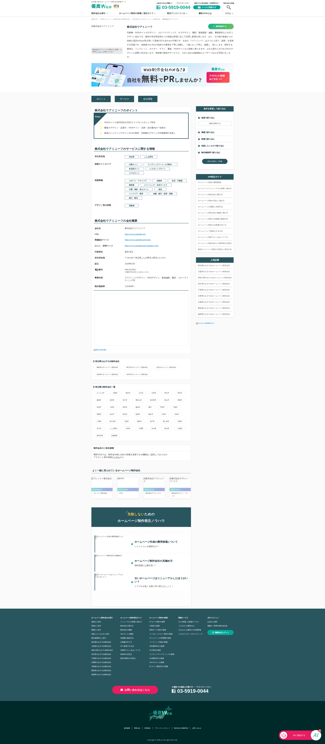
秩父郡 (167, 428)
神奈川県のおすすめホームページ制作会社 (215, 278)
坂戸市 (152, 421)
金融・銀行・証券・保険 (163, 194)
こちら (99, 52)
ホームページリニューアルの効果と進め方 (215, 188)
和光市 (125, 414)
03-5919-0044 (176, 7)
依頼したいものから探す (100, 634)
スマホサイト (134, 173)
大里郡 (179, 428)
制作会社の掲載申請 (181, 728)
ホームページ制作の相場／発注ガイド (136, 13)
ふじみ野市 (148, 157)
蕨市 (150, 407)
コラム (228, 13)
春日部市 (153, 400)
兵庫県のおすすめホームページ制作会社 (214, 296)
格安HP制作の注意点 (128, 658)
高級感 (131, 206)
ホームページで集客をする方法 (210, 231)
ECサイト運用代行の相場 (158, 666)
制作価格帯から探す (98, 638)
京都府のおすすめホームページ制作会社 (214, 302)
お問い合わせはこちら (137, 689)
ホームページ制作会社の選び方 (210, 195)
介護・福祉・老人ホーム (139, 189)
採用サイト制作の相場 (157, 630)
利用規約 (147, 728)
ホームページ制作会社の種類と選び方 (213, 213)
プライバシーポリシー (162, 728)
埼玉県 (131, 157)
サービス (124, 99)
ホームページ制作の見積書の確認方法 (213, 219)
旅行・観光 (133, 198)
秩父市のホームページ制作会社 (137, 367)
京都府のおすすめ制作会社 (101, 666)
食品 (160, 189)
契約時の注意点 (126, 654)
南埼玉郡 (100, 435)
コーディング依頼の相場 (158, 642)
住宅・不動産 (177, 181)
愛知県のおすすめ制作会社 (101, 670)
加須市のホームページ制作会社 (107, 374)
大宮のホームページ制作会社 (166, 367)
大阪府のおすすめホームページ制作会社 (214, 272)
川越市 (115, 393)
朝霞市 (99, 414)
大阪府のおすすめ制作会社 (101, 646)
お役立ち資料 (212, 622)
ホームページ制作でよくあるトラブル (213, 237)
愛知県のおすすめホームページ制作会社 (214, 308)
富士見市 (113, 421)
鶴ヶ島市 (166, 421)
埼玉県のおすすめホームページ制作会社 (214, 284)
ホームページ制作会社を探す (102, 618)
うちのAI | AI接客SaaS (186, 626)
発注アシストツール (176, 13)
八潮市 (99, 421)
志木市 (112, 414)
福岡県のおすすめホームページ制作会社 (214, 314)
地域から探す (96, 622)
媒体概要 (127, 728)
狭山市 (167, 400)
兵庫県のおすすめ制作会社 (101, 662)
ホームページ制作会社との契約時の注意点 (215, 243)
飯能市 (99, 400)
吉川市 (99, 428)
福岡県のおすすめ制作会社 (101, 674)
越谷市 (138, 407)
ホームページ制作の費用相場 (209, 182)
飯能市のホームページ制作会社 (107, 367)
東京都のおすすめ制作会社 (101, 642)
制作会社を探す (98, 13)
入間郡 (141, 428)
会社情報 (147, 99)
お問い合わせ (196, 728)
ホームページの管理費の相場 (160, 638)
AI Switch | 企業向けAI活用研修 (189, 630)
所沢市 (179, 393)
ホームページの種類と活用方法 (210, 207)
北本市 (176, 414)
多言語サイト (134, 169)
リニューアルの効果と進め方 (131, 622)
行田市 (154, 393)
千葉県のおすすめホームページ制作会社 (214, 290)
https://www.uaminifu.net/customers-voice (142, 246)
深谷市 (99, 407)
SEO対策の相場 (155, 650)
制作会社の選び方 (127, 626)
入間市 (175, 407)
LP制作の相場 (154, 626)
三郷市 (126, 421)
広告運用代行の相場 (156, 646)
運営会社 (137, 728)
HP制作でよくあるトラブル (130, 650)
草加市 (125, 407)
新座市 (138, 414)
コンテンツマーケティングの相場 (161, 654)
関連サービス (183, 618)
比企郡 (154, 428)
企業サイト (133, 164)
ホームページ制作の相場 (158, 618)
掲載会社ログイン (222, 632)
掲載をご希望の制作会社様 (217, 626)
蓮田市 (139, 421)
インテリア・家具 (136, 194)
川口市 (141, 393)
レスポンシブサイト (158, 169)
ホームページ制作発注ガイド (131, 618)
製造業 (131, 185)
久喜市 (163, 414)
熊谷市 (128, 393)
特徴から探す (96, 626)
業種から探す (96, 630)
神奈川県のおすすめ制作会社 (102, 650)
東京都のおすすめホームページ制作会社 (214, 265)
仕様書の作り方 (126, 642)
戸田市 (162, 407)
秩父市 (167, 393)
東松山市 (139, 400)
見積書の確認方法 (127, 638)
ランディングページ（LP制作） (160, 164)
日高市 (179, 421)
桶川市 (151, 414)
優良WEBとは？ (213, 618)
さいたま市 (100, 393)
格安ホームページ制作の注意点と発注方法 (215, 249)
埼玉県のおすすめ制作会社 (101, 654)
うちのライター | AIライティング (190, 634)
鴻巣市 (179, 400)
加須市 (112, 400)
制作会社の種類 (126, 630)
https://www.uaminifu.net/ (135, 234)
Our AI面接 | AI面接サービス (188, 622)
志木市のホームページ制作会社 (137, 374)
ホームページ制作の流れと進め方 (211, 201)
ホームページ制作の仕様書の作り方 (212, 225)
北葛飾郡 (114, 435)
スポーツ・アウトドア (138, 181)
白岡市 (128, 428)
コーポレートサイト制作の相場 (161, 634)
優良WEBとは (205, 13)
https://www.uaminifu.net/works (138, 240)
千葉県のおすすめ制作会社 (101, 658)
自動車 (159, 181)
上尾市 (112, 407)
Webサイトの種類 (126, 634)
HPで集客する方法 (127, 646)
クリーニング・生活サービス (155, 185)
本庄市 (125, 400)
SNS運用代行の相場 (156, 658)
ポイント (101, 99)
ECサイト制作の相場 (157, 622)
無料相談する (221, 26)
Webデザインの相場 (156, 662)
